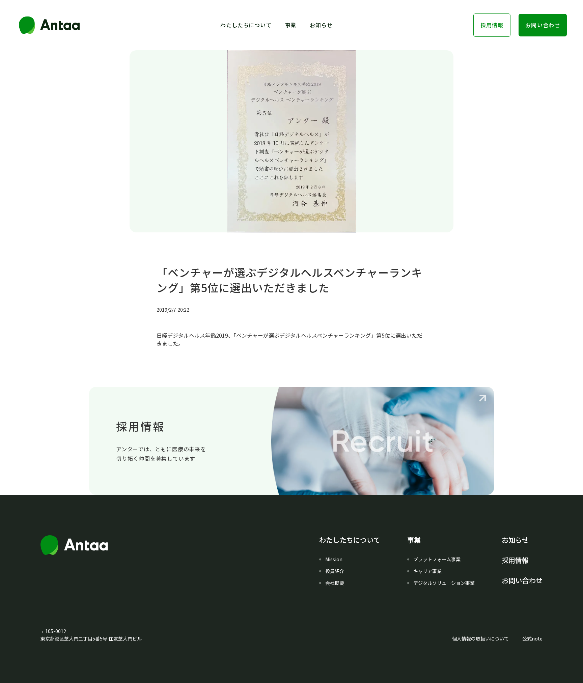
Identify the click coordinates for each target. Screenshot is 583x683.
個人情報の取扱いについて (480, 638)
